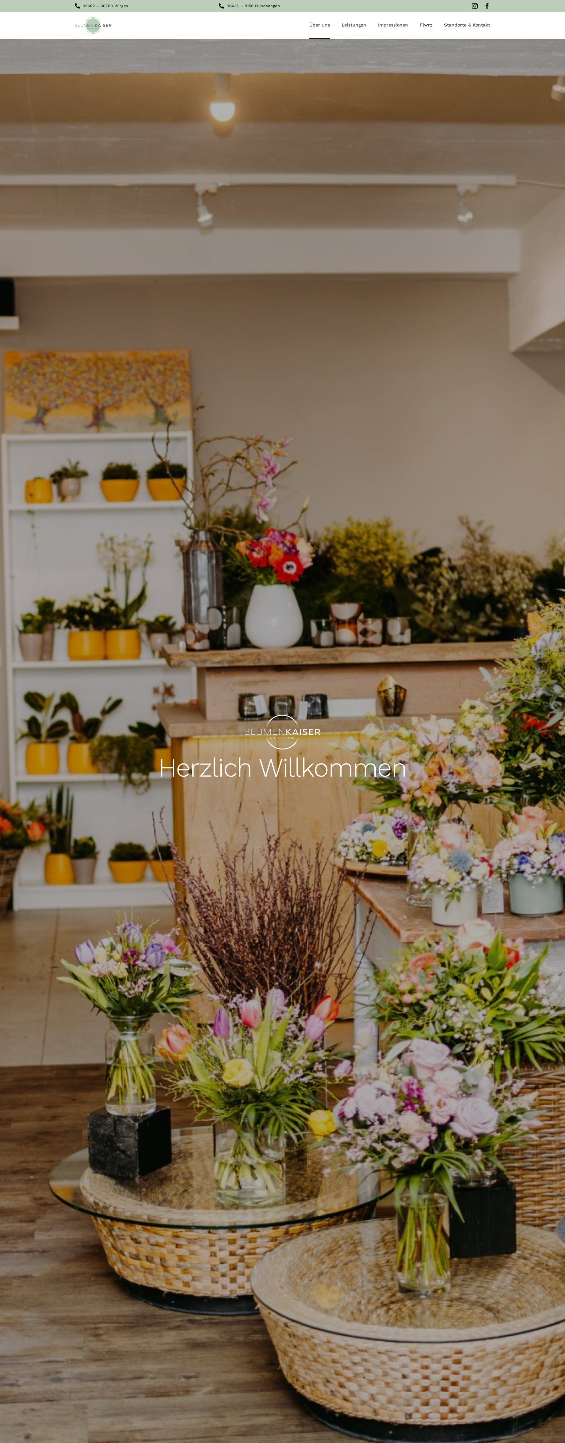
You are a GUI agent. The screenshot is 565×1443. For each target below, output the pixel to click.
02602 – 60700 (98, 6)
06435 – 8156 (240, 6)
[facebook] (487, 6)
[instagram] (475, 6)
